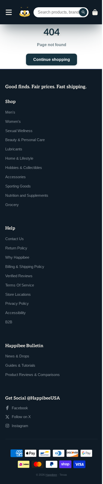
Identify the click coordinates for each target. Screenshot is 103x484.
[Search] (83, 12)
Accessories (15, 177)
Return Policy (16, 248)
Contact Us (14, 239)
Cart (95, 12)
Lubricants (13, 149)
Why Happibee (17, 257)
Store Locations (18, 294)
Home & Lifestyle (19, 158)
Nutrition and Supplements (26, 195)
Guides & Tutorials (20, 365)
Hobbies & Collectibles (23, 167)
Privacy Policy (17, 303)
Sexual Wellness (18, 131)
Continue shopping (51, 59)
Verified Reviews (18, 276)
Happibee (51, 474)
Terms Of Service (19, 285)
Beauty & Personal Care (25, 140)
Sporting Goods (18, 186)
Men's (10, 112)
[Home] (24, 12)
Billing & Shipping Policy (24, 266)
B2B (8, 322)
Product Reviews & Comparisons (32, 374)
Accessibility (15, 313)
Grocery (12, 205)
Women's (13, 121)
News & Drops (17, 356)
